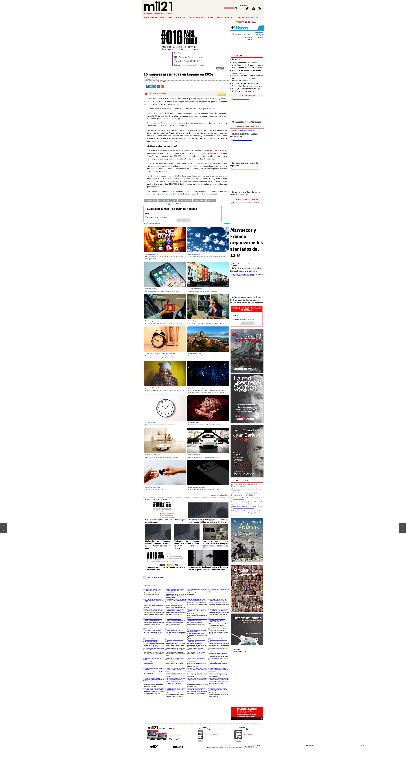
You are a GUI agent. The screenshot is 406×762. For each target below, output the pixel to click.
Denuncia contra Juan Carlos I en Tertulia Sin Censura (245, 193)
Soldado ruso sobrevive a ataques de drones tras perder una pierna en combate (175, 645)
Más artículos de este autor (150, 79)
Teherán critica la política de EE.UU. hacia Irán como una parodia (154, 623)
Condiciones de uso (160, 217)
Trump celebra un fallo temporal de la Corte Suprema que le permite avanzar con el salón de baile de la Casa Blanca (247, 65)
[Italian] (251, 22)
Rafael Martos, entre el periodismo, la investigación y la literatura (247, 269)
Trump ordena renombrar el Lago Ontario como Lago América (153, 593)
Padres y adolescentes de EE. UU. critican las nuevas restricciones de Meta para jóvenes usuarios (246, 513)
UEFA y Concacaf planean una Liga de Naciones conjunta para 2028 (247, 89)
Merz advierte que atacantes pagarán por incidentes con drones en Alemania (219, 683)
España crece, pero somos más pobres (219, 592)
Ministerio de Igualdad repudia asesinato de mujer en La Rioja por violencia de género (186, 544)
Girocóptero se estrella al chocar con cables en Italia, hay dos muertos (219, 613)
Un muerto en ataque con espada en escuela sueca (246, 71)
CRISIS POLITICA (180, 17)
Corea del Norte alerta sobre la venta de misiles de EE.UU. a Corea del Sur (154, 653)
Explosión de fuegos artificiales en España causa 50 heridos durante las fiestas (197, 615)
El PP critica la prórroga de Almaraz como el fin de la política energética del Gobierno (197, 674)
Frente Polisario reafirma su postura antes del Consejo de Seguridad (176, 662)
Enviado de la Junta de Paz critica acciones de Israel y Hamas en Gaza (197, 603)
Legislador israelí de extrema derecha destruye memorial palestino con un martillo (197, 684)
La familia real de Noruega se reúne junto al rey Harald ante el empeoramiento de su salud (154, 645)
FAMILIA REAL (229, 17)
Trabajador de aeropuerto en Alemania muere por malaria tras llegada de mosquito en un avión (175, 694)
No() (179, 204)
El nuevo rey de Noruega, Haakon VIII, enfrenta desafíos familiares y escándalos (247, 503)
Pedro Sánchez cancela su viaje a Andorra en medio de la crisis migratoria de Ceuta (196, 664)
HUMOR (210, 17)
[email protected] (209, 154)
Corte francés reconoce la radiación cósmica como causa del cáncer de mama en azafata (219, 694)
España (174, 200)
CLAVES (169, 17)
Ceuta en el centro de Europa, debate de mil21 (244, 135)
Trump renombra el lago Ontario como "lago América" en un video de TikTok (176, 653)
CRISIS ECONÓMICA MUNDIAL (248, 17)
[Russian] (254, 22)
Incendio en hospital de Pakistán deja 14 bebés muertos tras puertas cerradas (154, 693)
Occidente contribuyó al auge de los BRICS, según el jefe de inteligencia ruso (219, 645)
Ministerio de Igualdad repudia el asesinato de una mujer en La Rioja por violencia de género (208, 521)
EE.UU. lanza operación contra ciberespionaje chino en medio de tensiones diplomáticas (196, 645)
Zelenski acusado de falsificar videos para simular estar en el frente (176, 613)
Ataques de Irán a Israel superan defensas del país (153, 662)
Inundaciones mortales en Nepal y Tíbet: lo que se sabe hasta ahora (218, 633)
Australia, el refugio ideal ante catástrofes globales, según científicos (174, 624)
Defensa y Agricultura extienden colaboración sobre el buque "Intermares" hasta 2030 (218, 625)
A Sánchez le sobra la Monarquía (246, 122)
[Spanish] (237, 22)
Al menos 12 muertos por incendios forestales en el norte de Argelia (153, 633)
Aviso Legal (227, 747)
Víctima (196, 200)
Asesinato (203, 200)
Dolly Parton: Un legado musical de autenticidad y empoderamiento (197, 692)
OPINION (219, 17)
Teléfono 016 (211, 200)
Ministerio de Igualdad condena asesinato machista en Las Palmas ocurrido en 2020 (157, 544)
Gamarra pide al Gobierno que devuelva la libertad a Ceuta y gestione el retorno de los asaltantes (175, 605)
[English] (243, 22)
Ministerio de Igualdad (185, 200)
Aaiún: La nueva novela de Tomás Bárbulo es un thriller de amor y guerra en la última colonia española (246, 300)
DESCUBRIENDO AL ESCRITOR (247, 199)
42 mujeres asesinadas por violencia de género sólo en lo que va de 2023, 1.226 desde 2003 (208, 568)
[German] (249, 22)
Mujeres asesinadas (164, 200)
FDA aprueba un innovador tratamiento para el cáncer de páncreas (195, 624)
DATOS (162, 17)
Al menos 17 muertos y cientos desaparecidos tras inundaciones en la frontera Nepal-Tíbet (154, 684)
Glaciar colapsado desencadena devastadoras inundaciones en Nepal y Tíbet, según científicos (197, 635)
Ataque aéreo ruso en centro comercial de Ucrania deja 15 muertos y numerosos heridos (247, 78)
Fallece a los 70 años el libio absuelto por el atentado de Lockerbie (176, 682)
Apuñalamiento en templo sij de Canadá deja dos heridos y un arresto (247, 84)
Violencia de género (150, 200)
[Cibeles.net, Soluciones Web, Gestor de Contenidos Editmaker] (251, 747)
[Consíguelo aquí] (247, 630)
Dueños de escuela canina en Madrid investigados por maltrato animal (176, 633)
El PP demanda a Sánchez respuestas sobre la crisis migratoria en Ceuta (154, 613)
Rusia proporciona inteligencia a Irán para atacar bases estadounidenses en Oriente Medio (218, 655)
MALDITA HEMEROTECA (197, 17)
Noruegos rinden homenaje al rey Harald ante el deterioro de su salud (219, 603)
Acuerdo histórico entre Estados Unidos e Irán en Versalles (196, 653)
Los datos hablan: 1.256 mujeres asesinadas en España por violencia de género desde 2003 (215, 544)
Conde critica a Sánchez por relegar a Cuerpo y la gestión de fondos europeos (175, 674)
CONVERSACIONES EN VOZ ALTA (247, 127)
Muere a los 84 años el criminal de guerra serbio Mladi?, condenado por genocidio (154, 605)
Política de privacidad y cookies (215, 747)
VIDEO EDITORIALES (150, 17)
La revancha (237, 59)
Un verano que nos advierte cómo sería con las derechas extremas (218, 662)
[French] (246, 22)
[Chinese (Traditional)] (240, 22)
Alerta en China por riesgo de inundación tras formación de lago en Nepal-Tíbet (246, 494)
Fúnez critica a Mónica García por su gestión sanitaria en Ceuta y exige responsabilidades (176, 595)
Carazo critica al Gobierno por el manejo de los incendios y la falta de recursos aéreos (219, 674)
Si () (172, 204)
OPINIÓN (362, 745)
